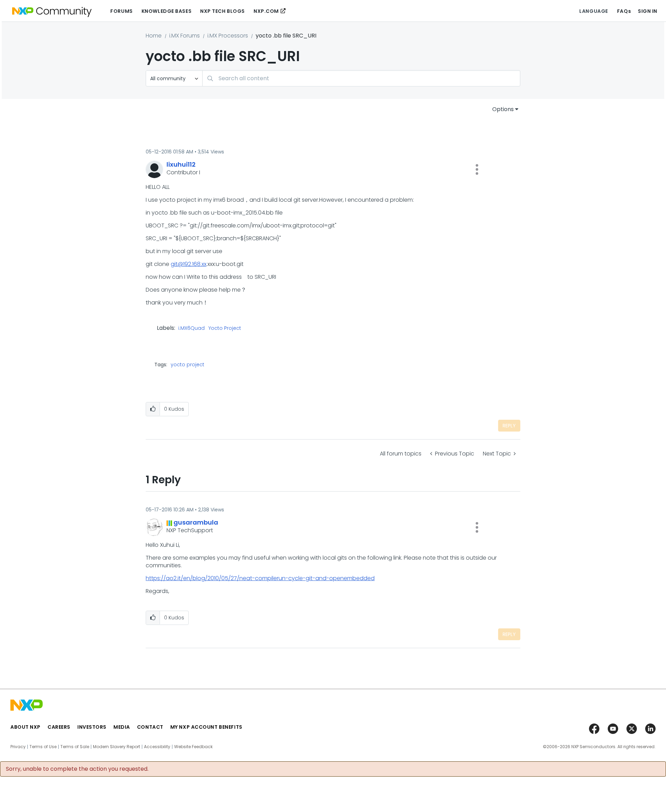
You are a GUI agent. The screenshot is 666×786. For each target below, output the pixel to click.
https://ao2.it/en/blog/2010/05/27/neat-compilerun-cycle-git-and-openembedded (260, 578)
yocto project (187, 364)
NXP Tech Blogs (222, 11)
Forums (121, 11)
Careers (59, 727)
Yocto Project (224, 328)
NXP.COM (266, 11)
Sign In (647, 11)
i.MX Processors (227, 36)
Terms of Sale (74, 747)
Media (121, 727)
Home (154, 36)
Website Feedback (193, 747)
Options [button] (503, 109)
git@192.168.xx (188, 264)
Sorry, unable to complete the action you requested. (77, 769)
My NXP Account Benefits (206, 727)
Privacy (18, 747)
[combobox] (361, 78)
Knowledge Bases (166, 11)
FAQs (624, 11)
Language (593, 11)
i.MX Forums (184, 36)
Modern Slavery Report (116, 747)
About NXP (25, 727)
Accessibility (157, 747)
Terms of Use (43, 747)
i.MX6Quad (191, 328)
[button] (477, 169)
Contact (150, 727)
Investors (91, 727)
